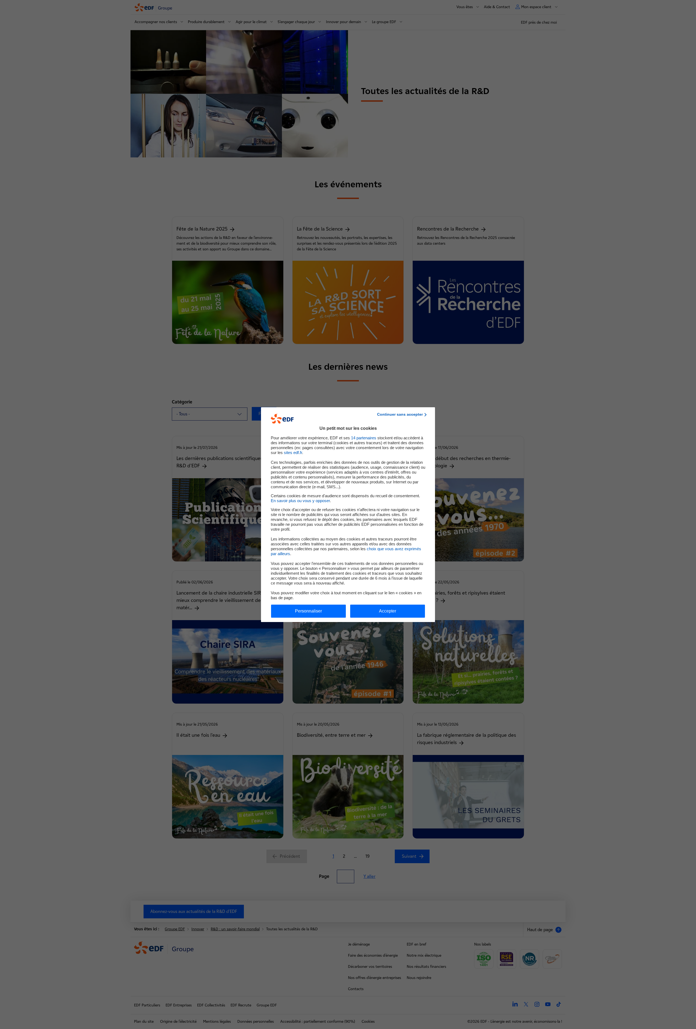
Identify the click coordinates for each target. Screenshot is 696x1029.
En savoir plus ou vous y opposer (300, 500)
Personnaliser (308, 611)
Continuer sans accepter (400, 414)
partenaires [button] (363, 438)
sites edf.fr (293, 452)
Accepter (387, 611)
